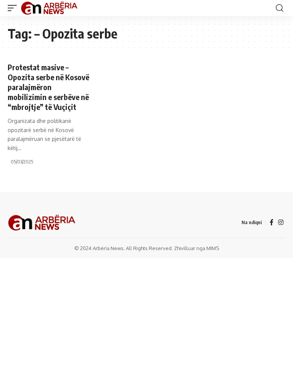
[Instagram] (280, 222)
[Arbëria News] (50, 8)
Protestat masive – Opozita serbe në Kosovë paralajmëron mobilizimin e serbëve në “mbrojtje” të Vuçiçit (48, 86)
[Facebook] (271, 222)
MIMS (212, 248)
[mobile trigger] (14, 8)
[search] (279, 8)
